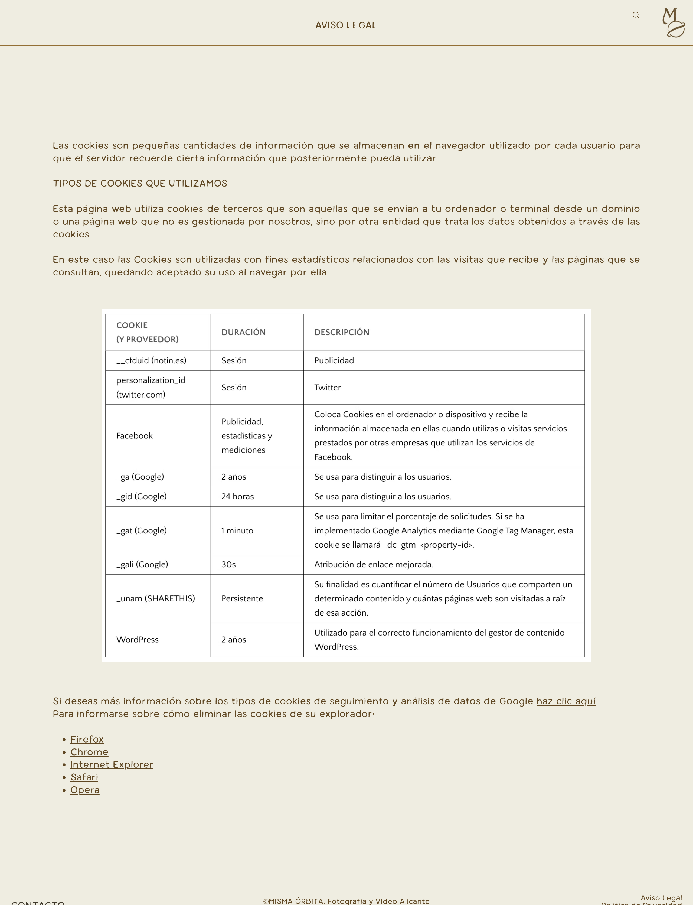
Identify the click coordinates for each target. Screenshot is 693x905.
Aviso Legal (661, 897)
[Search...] (636, 15)
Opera (85, 790)
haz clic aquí (566, 701)
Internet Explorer (111, 764)
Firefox (87, 739)
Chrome (89, 752)
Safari (84, 777)
